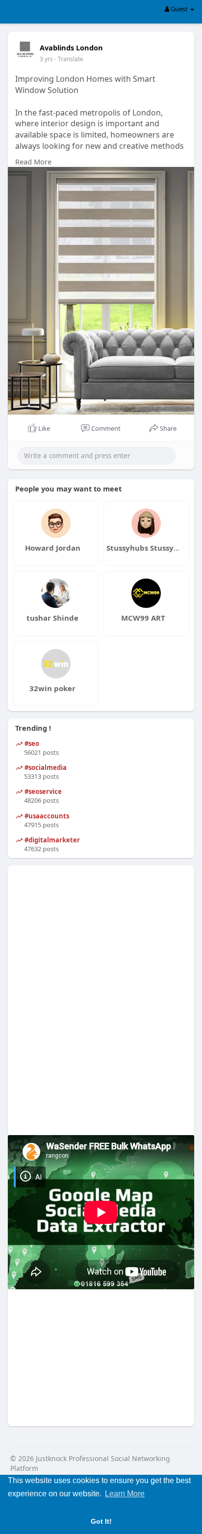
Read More (33, 161)
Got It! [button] (101, 1521)
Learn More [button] (125, 1493)
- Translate (68, 59)
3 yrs (46, 59)
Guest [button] (179, 8)
